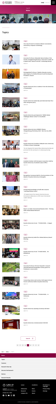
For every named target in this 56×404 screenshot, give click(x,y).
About (33, 393)
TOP (2, 351)
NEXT (36, 345)
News (7, 351)
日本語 (42, 2)
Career (22, 385)
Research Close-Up (6, 366)
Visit (11, 392)
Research (23, 391)
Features (3, 363)
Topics (3, 359)
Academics (35, 385)
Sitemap (45, 391)
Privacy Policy (46, 388)
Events (33, 391)
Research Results (6, 377)
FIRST (17, 345)
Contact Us (5, 392)
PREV (20, 345)
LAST (38, 345)
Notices (3, 374)
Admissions (24, 388)
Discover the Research (7, 370)
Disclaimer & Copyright (46, 385)
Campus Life (24, 393)
